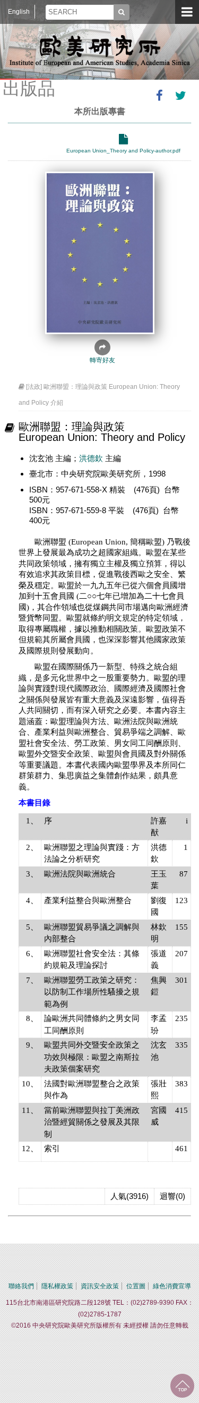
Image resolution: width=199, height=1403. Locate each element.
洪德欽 (91, 458)
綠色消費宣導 (172, 1286)
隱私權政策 (57, 1286)
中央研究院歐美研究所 (100, 50)
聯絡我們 (21, 1286)
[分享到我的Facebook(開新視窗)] (159, 95)
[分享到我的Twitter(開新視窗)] (180, 95)
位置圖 (135, 1286)
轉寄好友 (102, 360)
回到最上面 (182, 1386)
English (19, 11)
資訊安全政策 (100, 1286)
